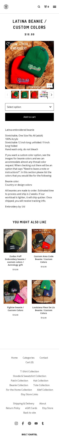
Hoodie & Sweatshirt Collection (29, 376)
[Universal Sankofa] (6, 6)
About (42, 403)
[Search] (39, 6)
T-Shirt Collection (29, 371)
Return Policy (13, 408)
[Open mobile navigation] (54, 6)
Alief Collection (45, 389)
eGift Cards (31, 408)
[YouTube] (36, 423)
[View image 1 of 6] (15, 95)
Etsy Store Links (29, 394)
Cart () (30, 362)
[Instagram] (16, 423)
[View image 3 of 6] (34, 95)
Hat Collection (40, 380)
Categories (29, 357)
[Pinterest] (29, 423)
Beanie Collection (18, 385)
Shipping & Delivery (23, 403)
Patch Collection (19, 380)
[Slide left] (7, 95)
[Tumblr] (43, 423)
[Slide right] (51, 95)
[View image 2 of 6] (25, 95)
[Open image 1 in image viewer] (29, 65)
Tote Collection (41, 385)
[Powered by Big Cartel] (29, 434)
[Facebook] (23, 423)
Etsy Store (47, 408)
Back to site (29, 412)
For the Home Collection (19, 389)
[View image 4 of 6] (44, 95)
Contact (44, 357)
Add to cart (29, 117)
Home (14, 357)
